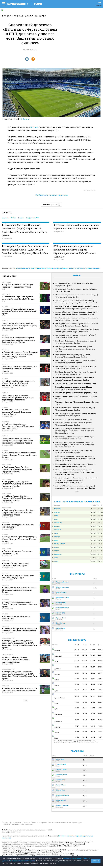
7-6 (99, 526)
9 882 (77, 720)
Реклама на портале (39, 822)
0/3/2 (94, 554)
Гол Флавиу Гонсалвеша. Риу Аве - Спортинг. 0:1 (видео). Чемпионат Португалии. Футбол (74, 379)
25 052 (100, 667)
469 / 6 (85, 796)
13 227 (100, 673)
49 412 (85, 720)
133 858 (84, 649)
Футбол (7, 16)
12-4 (99, 519)
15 (102, 508)
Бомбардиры (77, 574)
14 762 (77, 679)
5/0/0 (94, 508)
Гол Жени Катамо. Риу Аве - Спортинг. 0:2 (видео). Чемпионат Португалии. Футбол (75, 373)
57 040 (85, 702)
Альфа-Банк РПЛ (35, 16)
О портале (26, 822)
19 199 (77, 667)
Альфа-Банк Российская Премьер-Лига (77, 502)
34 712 (85, 737)
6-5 (99, 540)
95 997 (85, 667)
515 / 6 (85, 786)
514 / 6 (85, 791)
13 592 (100, 696)
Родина (56, 551)
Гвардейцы (77, 751)
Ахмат (56, 540)
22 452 (100, 684)
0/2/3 (94, 561)
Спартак (57, 512)
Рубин (56, 533)
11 (53, 544)
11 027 (100, 720)
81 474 (85, 690)
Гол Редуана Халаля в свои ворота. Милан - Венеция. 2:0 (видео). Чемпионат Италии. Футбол (77, 324)
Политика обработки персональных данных (18, 824)
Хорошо (96, 861)
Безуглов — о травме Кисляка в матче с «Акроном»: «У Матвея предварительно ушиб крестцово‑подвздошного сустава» (76, 480)
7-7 (99, 530)
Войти (98, 5)
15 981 (100, 702)
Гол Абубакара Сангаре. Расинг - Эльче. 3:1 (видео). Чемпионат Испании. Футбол (75, 414)
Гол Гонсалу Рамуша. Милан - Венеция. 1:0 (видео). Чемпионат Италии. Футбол (75, 336)
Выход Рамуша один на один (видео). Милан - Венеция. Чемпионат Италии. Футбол (74, 388)
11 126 (77, 708)
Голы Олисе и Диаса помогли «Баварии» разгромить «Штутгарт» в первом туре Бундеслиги (77, 330)
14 (53, 554)
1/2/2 (94, 540)
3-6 (99, 561)
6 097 (101, 731)
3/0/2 (94, 519)
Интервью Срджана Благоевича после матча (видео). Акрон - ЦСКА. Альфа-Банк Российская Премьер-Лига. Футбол (25, 250)
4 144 (101, 690)
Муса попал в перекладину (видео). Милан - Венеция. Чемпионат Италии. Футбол (73, 356)
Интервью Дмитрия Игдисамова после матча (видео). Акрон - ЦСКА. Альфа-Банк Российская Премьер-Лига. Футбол (24, 230)
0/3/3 (94, 558)
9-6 (99, 515)
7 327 (77, 726)
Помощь (5, 822)
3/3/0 (94, 515)
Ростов (56, 547)
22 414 (100, 679)
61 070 (85, 696)
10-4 (99, 508)
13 (53, 551)
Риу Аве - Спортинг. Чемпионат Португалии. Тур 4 (76, 393)
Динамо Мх (58, 523)
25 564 (77, 655)
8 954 (101, 708)
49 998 (85, 713)
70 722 (85, 684)
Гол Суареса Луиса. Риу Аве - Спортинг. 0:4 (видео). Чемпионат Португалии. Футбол (76, 361)
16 (53, 561)
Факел (56, 561)
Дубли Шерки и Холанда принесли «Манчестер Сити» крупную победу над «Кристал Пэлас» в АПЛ (76, 301)
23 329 (77, 660)
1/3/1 (94, 533)
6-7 (99, 533)
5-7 (99, 544)
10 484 (100, 713)
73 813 (85, 679)
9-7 (99, 523)
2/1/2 (94, 526)
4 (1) (95, 588)
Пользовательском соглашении (22, 861)
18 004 (100, 660)
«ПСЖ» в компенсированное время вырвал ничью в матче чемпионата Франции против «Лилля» (77, 307)
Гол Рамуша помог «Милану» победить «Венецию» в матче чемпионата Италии (76, 319)
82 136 (85, 673)
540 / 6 (85, 760)
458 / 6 (85, 801)
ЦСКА (56, 515)
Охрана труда (77, 822)
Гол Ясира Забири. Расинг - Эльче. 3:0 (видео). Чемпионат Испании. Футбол (74, 424)
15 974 (100, 649)
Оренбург (57, 537)
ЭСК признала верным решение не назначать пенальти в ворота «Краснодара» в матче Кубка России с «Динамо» (75, 251)
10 (53, 540)
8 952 (101, 726)
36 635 (85, 726)
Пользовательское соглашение (59, 822)
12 (102, 512)
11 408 (77, 702)
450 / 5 (85, 806)
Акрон (56, 558)
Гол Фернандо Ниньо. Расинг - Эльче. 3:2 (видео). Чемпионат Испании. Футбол (75, 409)
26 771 (77, 649)
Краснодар (57, 508)
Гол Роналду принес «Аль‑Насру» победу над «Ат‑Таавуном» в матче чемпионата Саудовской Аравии (75, 348)
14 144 (77, 684)
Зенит (56, 519)
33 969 (85, 731)
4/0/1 (94, 512)
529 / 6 (85, 780)
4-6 (99, 537)
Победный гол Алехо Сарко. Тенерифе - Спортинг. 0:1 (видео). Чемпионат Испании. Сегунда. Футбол (76, 313)
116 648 (84, 660)
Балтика (5, 218)
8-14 (99, 551)
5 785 (77, 737)
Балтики (34, 127)
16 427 (77, 673)
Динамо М (57, 530)
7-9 (99, 547)
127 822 (84, 655)
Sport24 (93, 190)
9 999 (77, 713)
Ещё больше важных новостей (51, 195)
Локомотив (57, 554)
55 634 (85, 708)
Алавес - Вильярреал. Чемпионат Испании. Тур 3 (75, 383)
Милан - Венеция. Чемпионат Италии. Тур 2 (73, 419)
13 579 (77, 690)
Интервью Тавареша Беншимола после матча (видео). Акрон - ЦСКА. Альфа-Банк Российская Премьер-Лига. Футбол (74, 472)
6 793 (77, 731)
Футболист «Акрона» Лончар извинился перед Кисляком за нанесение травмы (76, 226)
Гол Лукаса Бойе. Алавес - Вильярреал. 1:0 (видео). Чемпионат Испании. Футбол (75, 342)
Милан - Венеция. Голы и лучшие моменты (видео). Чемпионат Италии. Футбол (76, 296)
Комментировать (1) (51, 205)
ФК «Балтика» (24, 119)
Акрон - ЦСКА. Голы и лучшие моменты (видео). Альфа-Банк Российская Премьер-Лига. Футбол (75, 487)
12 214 (77, 696)
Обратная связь (15, 822)
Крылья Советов (59, 544)
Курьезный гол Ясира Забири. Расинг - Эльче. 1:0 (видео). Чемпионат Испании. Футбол (75, 465)
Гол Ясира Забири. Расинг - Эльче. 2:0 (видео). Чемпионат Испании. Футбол (74, 451)
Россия (18, 16)
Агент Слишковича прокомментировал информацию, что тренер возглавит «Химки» (65, 268)
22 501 (100, 655)
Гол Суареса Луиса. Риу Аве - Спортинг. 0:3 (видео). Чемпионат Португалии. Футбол (76, 367)
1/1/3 (94, 551)
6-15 (99, 558)
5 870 (101, 737)
